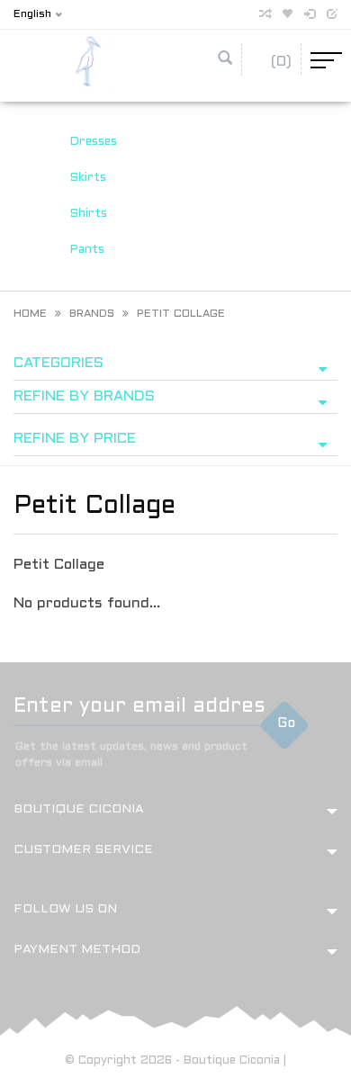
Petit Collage (181, 314)
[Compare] (264, 14)
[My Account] (309, 14)
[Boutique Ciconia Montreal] (88, 60)
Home (30, 314)
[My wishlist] (287, 14)
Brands (91, 314)
